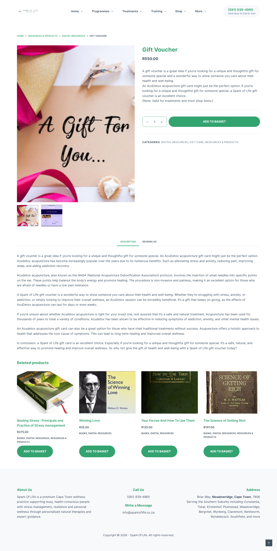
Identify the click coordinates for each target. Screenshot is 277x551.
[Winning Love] (107, 392)
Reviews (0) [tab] (149, 241)
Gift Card (197, 142)
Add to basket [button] (35, 451)
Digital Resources (174, 142)
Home (75, 11)
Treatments (130, 11)
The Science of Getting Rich (225, 420)
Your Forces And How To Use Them (168, 420)
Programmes (100, 11)
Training (156, 11)
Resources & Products (221, 142)
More (198, 11)
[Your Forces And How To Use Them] (169, 392)
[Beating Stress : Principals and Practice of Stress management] (45, 392)
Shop (178, 11)
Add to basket (214, 121)
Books (21, 438)
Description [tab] (128, 241)
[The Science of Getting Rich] (232, 392)
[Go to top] (269, 543)
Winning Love (89, 420)
